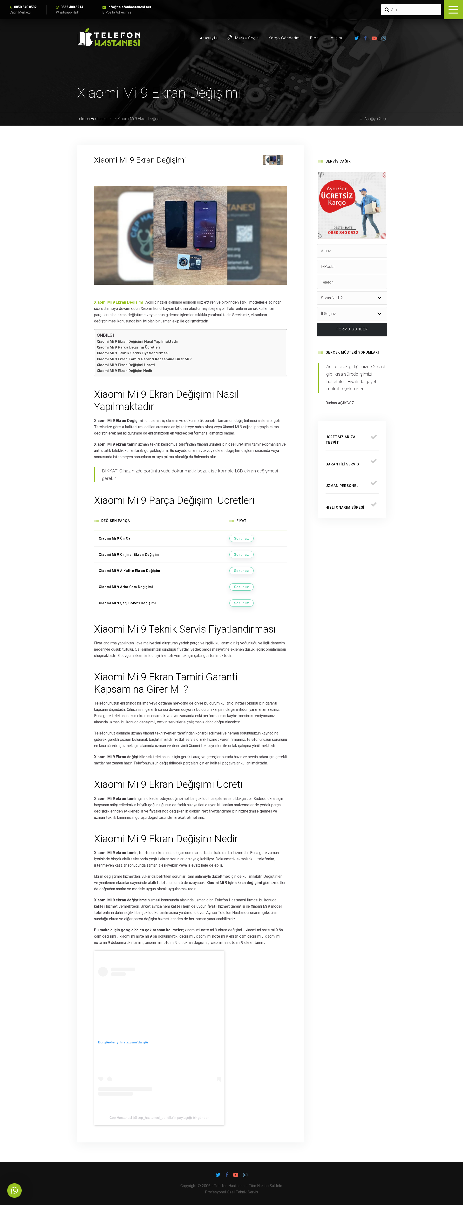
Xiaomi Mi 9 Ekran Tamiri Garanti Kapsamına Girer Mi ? (144, 359)
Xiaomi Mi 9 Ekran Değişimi (118, 302)
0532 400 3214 (72, 7)
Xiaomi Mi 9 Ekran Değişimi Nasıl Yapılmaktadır (137, 341)
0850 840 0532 (25, 7)
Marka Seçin (246, 38)
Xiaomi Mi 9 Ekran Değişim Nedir (124, 371)
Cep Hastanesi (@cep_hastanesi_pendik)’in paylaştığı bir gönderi (159, 1117)
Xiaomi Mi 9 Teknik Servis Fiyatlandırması (133, 353)
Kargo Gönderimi (284, 38)
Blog (314, 38)
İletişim (335, 38)
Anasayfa (209, 38)
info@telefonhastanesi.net (129, 7)
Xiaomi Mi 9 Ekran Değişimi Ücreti (126, 365)
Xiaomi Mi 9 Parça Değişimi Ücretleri (128, 347)
